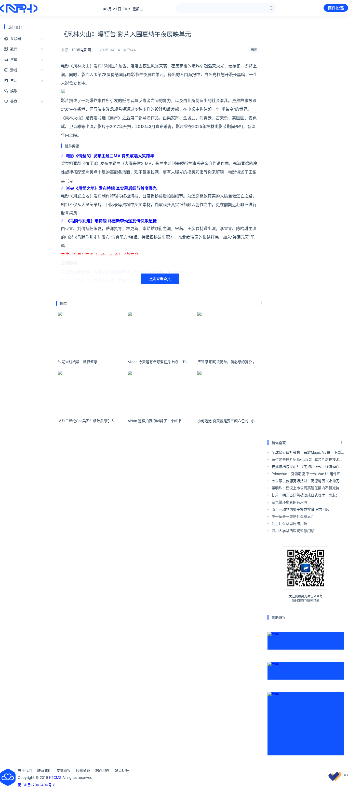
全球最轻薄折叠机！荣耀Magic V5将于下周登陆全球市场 (306, 453)
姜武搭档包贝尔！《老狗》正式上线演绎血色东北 (307, 467)
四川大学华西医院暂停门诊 (293, 530)
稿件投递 (336, 7)
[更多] (261, 303)
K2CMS (55, 777)
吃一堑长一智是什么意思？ (293, 516)
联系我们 (44, 770)
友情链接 (64, 770)
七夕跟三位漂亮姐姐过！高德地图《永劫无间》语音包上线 (305, 481)
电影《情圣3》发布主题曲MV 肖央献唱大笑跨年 (110, 155)
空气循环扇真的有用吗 (289, 502)
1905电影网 (81, 50)
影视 (254, 50)
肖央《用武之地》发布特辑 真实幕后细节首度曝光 (111, 188)
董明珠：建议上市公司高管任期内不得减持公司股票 (307, 489)
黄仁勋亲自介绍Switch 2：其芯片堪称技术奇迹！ (307, 460)
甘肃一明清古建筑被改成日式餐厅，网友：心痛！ (307, 496)
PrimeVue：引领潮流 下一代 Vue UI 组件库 (306, 473)
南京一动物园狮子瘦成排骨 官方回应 (301, 509)
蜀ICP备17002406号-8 (37, 785)
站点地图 (102, 770)
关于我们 (25, 770)
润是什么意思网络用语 (289, 523)
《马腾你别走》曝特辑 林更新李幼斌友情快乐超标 (111, 220)
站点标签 (122, 770)
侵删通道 (83, 770)
